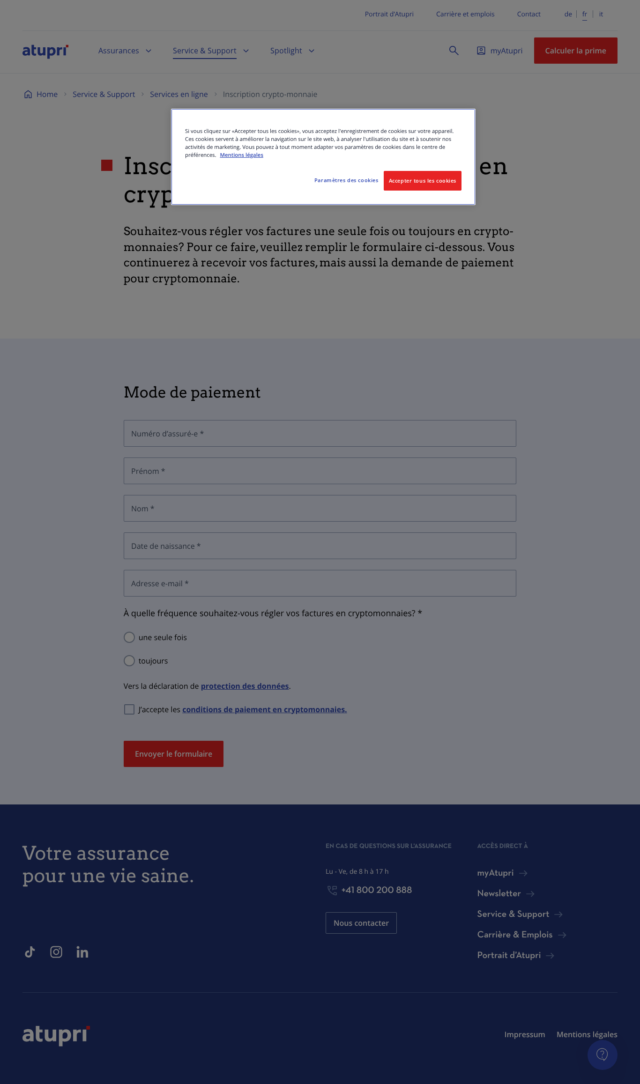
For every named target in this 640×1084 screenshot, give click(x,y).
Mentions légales (241, 155)
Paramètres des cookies (346, 180)
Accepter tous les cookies (422, 180)
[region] (323, 157)
